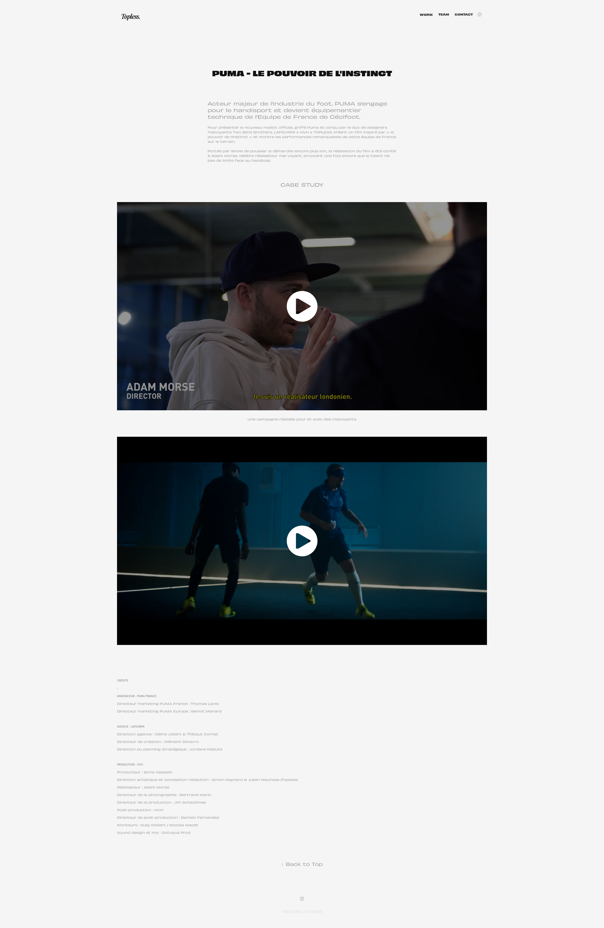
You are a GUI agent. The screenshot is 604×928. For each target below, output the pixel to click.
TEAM (443, 14)
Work (426, 14)
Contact (464, 14)
